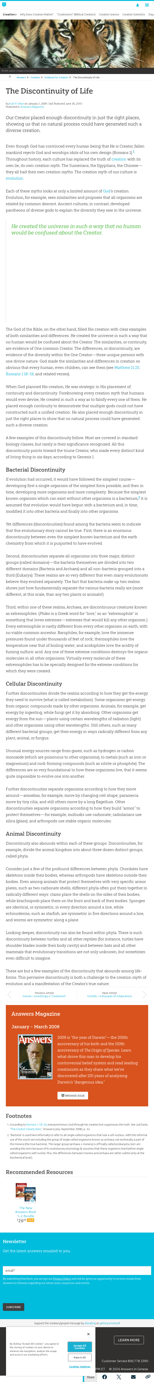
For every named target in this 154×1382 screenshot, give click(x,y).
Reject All (80, 1357)
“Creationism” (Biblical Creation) (76, 14)
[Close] (88, 1334)
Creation (35, 77)
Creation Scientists (133, 14)
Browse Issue (75, 1095)
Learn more (129, 1340)
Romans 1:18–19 (19, 374)
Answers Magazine (32, 106)
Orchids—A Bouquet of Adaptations (109, 996)
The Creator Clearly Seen (26, 1129)
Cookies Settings (80, 1366)
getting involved (109, 1323)
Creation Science (109, 14)
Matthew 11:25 (126, 367)
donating (90, 1323)
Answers (21, 77)
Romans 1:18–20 (36, 1124)
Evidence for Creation (56, 77)
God (106, 191)
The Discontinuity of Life (86, 77)
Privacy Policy (62, 1278)
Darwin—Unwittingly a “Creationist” (44, 996)
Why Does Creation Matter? (36, 14)
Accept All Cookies (80, 1346)
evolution (14, 178)
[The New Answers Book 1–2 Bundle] (25, 1193)
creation (119, 159)
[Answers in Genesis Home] (12, 5)
